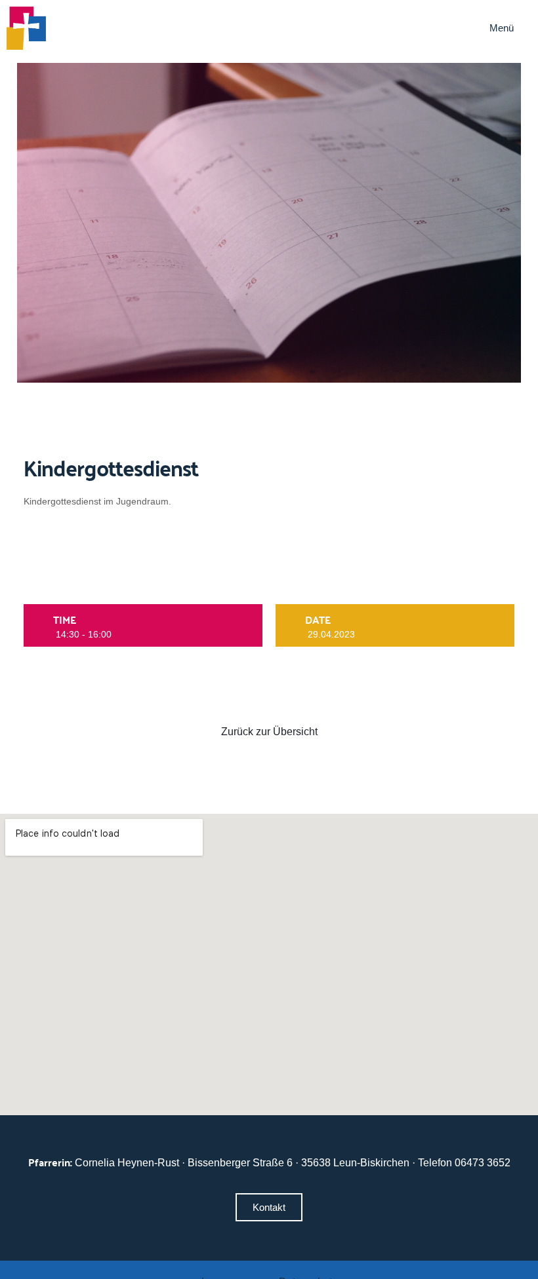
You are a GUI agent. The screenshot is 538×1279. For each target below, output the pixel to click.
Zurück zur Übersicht (269, 731)
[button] (510, 28)
